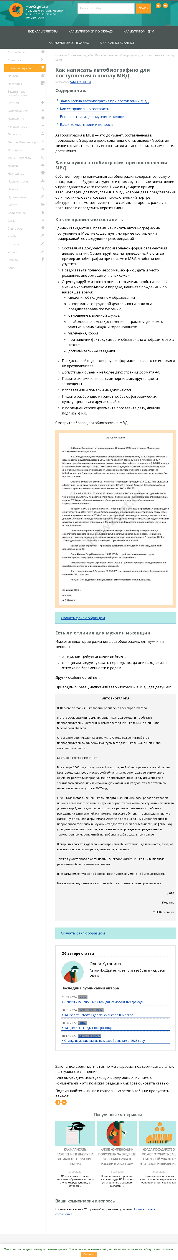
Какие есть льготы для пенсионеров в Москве (98, 1015)
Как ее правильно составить (84, 108)
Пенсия (82, 997)
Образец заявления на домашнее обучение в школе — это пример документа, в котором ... (75, 1181)
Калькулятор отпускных (69, 43)
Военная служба (81, 55)
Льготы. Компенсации (90, 1009)
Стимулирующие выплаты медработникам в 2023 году (104, 1040)
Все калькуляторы (43, 31)
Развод (82, 1022)
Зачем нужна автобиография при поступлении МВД (104, 101)
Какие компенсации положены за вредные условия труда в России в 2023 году (117, 1157)
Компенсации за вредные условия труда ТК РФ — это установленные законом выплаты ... (117, 1181)
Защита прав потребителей (18, 93)
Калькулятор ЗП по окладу (91, 31)
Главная (61, 55)
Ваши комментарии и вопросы (86, 124)
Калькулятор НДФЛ (139, 31)
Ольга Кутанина (80, 82)
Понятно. (89, 1254)
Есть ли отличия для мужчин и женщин (93, 116)
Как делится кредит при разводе (88, 1028)
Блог (11, 268)
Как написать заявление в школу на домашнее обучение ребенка (75, 1157)
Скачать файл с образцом (83, 618)
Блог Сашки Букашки (116, 43)
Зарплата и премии (89, 1035)
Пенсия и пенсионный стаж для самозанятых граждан (104, 1002)
